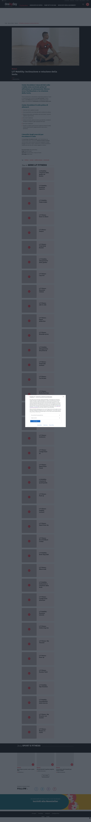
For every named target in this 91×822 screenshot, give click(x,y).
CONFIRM (35, 421)
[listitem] (45, 415)
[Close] (64, 397)
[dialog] (45, 411)
